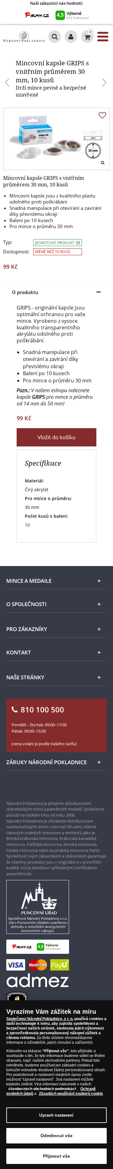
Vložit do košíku (56, 437)
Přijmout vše (56, 1156)
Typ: (7, 242)
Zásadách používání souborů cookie (71, 1093)
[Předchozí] (8, 83)
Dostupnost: (16, 252)
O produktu (25, 292)
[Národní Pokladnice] (24, 36)
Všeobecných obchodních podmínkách (42, 1089)
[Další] (105, 83)
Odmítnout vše (56, 1135)
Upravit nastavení (56, 1115)
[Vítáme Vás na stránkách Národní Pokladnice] (71, 36)
